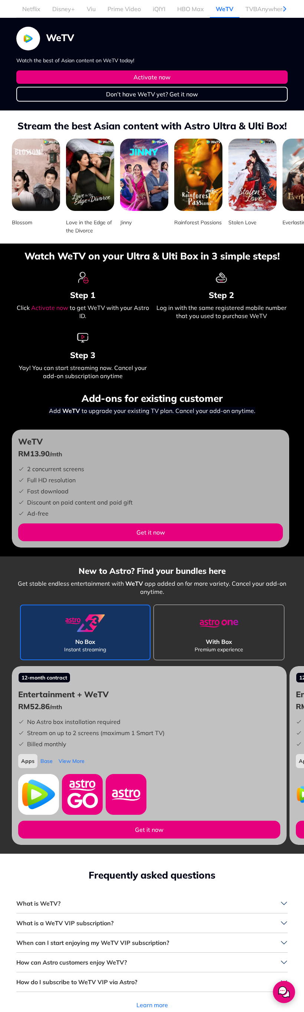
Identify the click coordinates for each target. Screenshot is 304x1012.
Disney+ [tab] (63, 9)
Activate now (152, 77)
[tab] (85, 632)
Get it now (150, 532)
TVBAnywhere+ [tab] (267, 9)
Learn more (152, 1005)
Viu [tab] (91, 9)
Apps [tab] (27, 761)
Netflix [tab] (31, 9)
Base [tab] (46, 761)
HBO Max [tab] (190, 9)
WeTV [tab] (225, 9)
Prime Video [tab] (124, 9)
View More (72, 761)
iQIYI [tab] (159, 9)
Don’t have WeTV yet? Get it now (152, 94)
